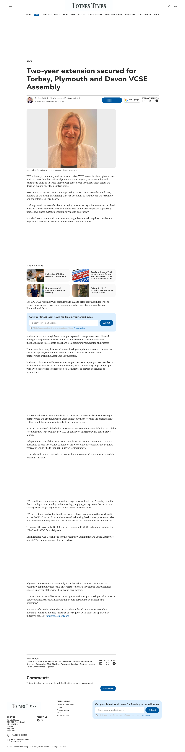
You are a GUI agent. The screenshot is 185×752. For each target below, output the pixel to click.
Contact (60, 707)
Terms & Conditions (65, 704)
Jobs (59, 712)
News (29, 61)
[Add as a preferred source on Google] (132, 100)
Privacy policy (63, 710)
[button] (10, 6)
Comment (108, 688)
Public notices (63, 715)
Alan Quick (42, 98)
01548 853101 (21, 735)
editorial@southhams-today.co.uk (21, 740)
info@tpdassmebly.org (57, 616)
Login (174, 6)
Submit (106, 322)
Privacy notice (79, 328)
